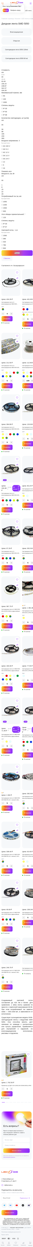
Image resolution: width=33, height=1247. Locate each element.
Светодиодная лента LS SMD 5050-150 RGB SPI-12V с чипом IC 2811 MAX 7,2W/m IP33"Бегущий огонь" (10, 971)
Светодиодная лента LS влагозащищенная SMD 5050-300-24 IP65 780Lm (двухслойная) (10, 366)
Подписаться (24, 1198)
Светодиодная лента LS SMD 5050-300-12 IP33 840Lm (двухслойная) (10, 735)
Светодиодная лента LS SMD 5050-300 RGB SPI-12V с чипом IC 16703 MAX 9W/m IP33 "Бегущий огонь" (10, 855)
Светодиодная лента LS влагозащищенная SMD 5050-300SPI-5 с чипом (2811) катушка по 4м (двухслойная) (10, 303)
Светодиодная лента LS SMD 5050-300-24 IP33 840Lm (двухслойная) (10, 669)
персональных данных (9, 1157)
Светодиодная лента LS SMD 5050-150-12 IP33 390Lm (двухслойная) (10, 913)
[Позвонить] (2, 3)
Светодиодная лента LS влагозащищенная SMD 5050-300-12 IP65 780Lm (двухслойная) (10, 494)
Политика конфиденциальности (11, 1232)
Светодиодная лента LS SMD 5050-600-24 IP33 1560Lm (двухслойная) (10, 610)
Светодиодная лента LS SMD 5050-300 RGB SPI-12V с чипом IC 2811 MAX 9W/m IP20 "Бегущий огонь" (10, 799)
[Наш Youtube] (16, 1206)
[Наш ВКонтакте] (10, 1206)
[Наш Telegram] (4, 1206)
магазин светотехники (16, 1227)
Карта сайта (5, 1234)
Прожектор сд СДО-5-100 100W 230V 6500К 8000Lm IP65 (16, 1085)
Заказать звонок (16, 1150)
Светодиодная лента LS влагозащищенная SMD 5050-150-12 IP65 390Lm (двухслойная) (10, 552)
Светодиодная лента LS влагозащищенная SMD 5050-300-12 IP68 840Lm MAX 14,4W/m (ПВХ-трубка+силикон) (10, 428)
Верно (6, 10)
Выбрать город (15, 10)
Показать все (6, 171)
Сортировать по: (7, 265)
